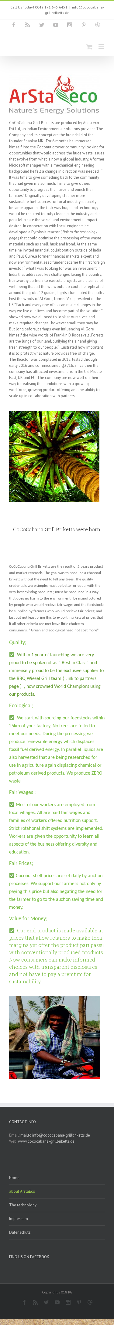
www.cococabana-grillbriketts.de (46, 1141)
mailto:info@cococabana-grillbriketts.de (55, 1135)
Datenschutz (19, 1232)
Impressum (18, 1218)
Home (14, 1177)
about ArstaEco (22, 1191)
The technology (22, 1205)
